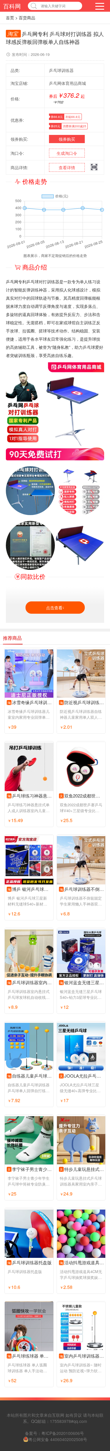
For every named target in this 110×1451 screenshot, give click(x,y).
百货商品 (27, 17)
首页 (10, 17)
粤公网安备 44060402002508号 (57, 1439)
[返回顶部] (98, 1300)
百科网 (12, 6)
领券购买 (67, 139)
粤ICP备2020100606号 (62, 1433)
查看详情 (67, 167)
